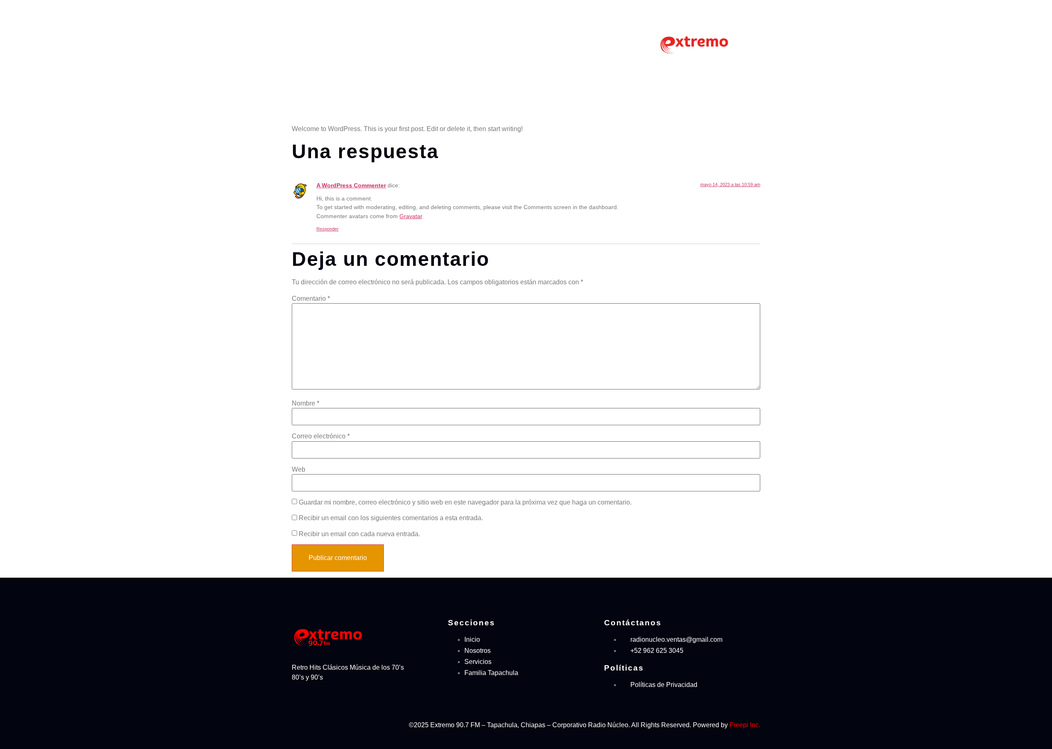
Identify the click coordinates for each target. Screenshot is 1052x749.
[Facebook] (305, 724)
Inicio (447, 42)
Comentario (311, 298)
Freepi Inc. (744, 724)
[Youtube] (343, 724)
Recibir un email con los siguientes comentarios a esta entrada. (391, 518)
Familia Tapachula (572, 42)
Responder (327, 228)
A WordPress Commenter (351, 185)
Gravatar (410, 216)
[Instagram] (324, 724)
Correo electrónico (321, 436)
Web (298, 469)
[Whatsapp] (362, 724)
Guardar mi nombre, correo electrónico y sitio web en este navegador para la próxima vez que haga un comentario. (465, 502)
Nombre (305, 403)
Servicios (519, 42)
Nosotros (480, 42)
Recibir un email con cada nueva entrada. (359, 534)
